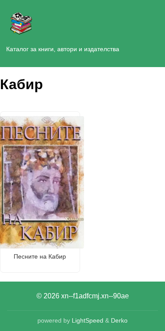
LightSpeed (87, 320)
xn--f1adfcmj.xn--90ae (95, 296)
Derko (119, 320)
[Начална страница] (21, 21)
